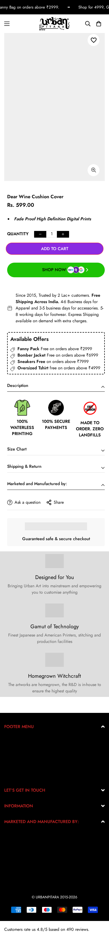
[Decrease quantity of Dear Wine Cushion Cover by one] (40, 234)
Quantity (18, 234)
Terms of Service (18, 758)
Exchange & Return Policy (27, 741)
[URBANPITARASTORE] (54, 23)
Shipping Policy (18, 766)
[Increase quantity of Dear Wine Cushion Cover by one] (63, 234)
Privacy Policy (16, 749)
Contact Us (14, 775)
